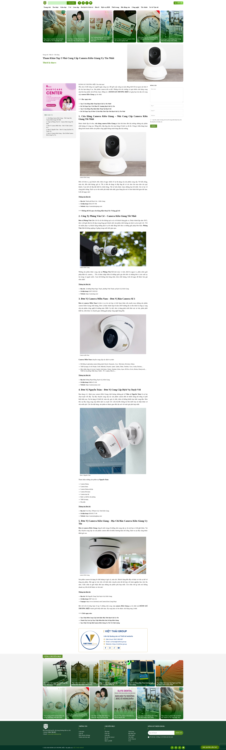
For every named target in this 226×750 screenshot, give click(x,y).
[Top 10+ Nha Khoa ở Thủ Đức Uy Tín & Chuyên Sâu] (124, 703)
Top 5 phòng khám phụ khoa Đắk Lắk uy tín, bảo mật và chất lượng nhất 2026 (100, 39)
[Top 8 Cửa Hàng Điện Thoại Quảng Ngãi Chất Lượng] (141, 673)
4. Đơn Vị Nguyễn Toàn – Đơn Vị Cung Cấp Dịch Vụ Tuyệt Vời (59, 130)
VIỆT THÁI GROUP (116, 631)
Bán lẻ (51, 54)
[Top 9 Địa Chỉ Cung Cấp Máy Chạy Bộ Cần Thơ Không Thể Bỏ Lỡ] (56, 673)
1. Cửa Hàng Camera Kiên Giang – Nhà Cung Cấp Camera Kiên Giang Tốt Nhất (59, 119)
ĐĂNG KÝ (179, 733)
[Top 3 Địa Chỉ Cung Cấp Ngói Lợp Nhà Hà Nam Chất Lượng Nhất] (169, 673)
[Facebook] (79, 3)
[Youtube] (90, 3)
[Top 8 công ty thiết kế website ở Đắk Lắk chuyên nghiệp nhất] (124, 26)
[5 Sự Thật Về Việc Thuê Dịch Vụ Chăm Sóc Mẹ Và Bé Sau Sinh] (77, 26)
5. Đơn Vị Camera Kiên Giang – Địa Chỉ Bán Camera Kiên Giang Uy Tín (59, 134)
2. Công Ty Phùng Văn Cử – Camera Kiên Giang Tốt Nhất (59, 122)
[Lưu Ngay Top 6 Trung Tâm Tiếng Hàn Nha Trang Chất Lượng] (171, 26)
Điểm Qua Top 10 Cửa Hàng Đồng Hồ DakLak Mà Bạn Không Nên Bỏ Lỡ (148, 39)
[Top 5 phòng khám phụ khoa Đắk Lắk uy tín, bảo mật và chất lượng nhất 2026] (101, 26)
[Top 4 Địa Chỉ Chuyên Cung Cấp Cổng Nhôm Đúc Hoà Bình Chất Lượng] (85, 673)
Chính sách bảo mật (168, 737)
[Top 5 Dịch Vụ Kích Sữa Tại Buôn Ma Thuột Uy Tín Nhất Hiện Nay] (54, 26)
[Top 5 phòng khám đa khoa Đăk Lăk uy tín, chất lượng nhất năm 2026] (54, 703)
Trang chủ (45, 54)
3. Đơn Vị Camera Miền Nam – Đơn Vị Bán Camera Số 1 (59, 126)
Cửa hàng (56, 54)
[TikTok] (87, 3)
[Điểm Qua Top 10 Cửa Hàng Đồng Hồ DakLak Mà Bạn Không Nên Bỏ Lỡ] (148, 26)
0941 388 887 (52, 732)
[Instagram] (83, 3)
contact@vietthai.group (118, 642)
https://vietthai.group (119, 644)
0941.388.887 (118, 639)
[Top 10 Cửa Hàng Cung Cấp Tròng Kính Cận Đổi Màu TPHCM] (113, 673)
